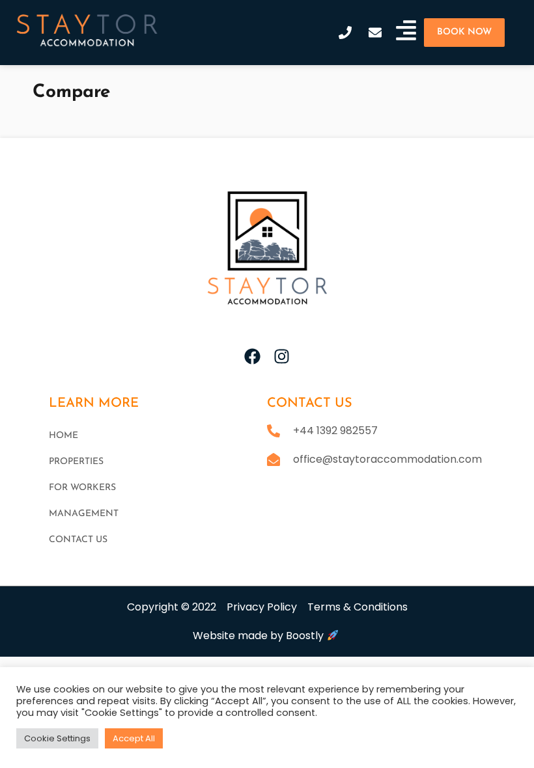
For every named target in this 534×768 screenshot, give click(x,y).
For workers (82, 488)
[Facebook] (252, 356)
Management (84, 514)
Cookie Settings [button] (57, 738)
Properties (76, 462)
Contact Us (78, 540)
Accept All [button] (134, 738)
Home (63, 436)
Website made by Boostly (259, 635)
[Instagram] (282, 356)
